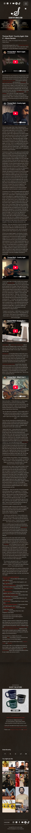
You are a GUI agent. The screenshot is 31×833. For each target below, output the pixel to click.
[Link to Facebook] (10, 3)
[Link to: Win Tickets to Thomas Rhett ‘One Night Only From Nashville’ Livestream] (8, 780)
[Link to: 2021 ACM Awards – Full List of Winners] (21, 780)
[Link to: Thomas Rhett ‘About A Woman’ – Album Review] (8, 793)
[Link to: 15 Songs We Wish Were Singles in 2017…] (8, 767)
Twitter (3, 643)
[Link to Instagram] (5, 3)
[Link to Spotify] (16, 3)
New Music (20, 40)
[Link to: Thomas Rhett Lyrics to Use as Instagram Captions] (21, 806)
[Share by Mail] (26, 754)
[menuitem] (26, 3)
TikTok (16, 729)
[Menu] (25, 3)
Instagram (25, 641)
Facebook (10, 643)
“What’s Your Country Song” (17, 344)
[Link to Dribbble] (19, 3)
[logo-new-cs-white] (15, 11)
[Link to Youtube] (13, 3)
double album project (23, 45)
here (8, 637)
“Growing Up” (5, 344)
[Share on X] (10, 754)
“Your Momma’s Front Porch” (10, 627)
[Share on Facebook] (5, 754)
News (24, 40)
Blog (10, 40)
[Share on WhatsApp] (15, 754)
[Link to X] (8, 3)
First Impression (15, 40)
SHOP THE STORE (15, 687)
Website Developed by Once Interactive (15, 828)
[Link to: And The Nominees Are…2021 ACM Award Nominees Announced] (21, 767)
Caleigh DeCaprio (5, 42)
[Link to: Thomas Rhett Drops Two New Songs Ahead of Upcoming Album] (21, 793)
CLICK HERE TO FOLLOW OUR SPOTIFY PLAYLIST (15, 727)
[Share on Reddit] (20, 754)
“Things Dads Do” (21, 627)
